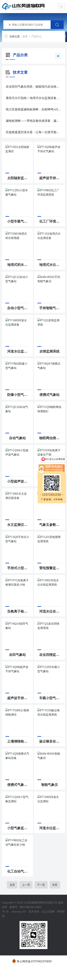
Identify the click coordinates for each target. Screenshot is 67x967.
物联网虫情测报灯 (50, 438)
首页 (25, 36)
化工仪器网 (48, 911)
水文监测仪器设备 (18, 525)
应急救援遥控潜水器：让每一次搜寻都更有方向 (33, 132)
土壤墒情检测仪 (18, 741)
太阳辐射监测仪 (18, 178)
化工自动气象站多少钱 (18, 871)
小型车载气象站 (18, 221)
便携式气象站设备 (18, 785)
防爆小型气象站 (18, 395)
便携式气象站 (49, 395)
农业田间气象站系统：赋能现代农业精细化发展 (33, 86)
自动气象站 (17, 438)
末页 (54, 884)
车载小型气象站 (50, 698)
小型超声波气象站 (18, 481)
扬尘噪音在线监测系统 (50, 741)
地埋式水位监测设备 (50, 265)
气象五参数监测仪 (50, 525)
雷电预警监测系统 (50, 568)
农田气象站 (17, 655)
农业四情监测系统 (50, 655)
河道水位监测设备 (18, 351)
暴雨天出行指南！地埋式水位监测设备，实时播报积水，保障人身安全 (33, 98)
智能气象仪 (49, 785)
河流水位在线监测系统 (50, 611)
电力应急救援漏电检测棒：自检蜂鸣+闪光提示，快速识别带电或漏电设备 (33, 109)
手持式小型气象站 (18, 568)
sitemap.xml (19, 911)
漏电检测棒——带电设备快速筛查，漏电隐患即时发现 (33, 120)
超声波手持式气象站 (50, 178)
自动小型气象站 (18, 308)
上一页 (26, 884)
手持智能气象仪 (50, 308)
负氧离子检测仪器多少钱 (18, 611)
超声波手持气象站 (18, 698)
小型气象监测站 (18, 828)
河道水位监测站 (50, 828)
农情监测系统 (49, 351)
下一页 (41, 884)
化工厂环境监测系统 (50, 221)
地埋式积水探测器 (18, 265)
